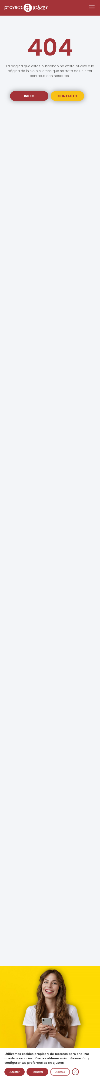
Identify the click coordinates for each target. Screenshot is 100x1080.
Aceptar (15, 1072)
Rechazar (37, 1072)
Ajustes (60, 1072)
